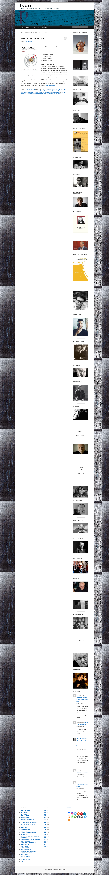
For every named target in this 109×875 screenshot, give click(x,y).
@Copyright (44, 27)
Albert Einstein (49, 89)
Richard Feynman (30, 93)
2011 (45, 836)
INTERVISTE (24, 831)
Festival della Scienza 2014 (34, 38)
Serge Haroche (38, 93)
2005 (45, 846)
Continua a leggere (50, 85)
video (22, 861)
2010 (45, 837)
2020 (45, 821)
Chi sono (28, 27)
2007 (45, 843)
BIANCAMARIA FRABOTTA (27, 819)
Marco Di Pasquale (81, 738)
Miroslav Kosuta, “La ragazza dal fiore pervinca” (81, 743)
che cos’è (61, 89)
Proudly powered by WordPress (58, 869)
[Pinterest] (81, 813)
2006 (45, 844)
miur (59, 92)
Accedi (69, 807)
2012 (45, 834)
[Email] (75, 816)
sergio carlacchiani (81, 782)
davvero (28, 90)
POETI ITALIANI (24, 854)
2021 (45, 819)
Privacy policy (36, 27)
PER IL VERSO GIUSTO (26, 849)
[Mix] (69, 816)
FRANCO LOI (24, 827)
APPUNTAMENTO (31, 89)
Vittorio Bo (49, 93)
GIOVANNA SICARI (25, 829)
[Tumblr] (78, 816)
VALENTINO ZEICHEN (26, 859)
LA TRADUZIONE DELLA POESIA (29, 832)
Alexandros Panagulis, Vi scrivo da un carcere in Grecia (82, 699)
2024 (45, 814)
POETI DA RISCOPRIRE (26, 853)
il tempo (53, 90)
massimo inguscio (34, 92)
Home (22, 27)
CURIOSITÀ (23, 826)
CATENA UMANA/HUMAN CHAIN (28, 822)
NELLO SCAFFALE (25, 841)
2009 (45, 839)
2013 (45, 832)
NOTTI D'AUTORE (25, 844)
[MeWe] (84, 813)
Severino (44, 93)
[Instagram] (72, 813)
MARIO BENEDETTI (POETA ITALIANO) (30, 839)
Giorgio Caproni (47, 90)
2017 (45, 826)
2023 (45, 816)
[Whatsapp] (72, 816)
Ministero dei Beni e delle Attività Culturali (48, 92)
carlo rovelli (55, 89)
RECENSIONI (24, 858)
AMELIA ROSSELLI (25, 811)
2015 (45, 829)
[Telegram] (85, 816)
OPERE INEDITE (25, 848)
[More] (69, 820)
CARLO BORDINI (25, 821)
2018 (45, 824)
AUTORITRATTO (25, 817)
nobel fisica (63, 92)
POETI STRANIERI (25, 856)
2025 (45, 812)
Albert (44, 89)
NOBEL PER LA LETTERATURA (28, 843)
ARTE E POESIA (25, 816)
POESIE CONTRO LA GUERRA (28, 851)
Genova (42, 90)
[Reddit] (78, 813)
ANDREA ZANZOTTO (26, 812)
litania (28, 92)
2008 (45, 841)
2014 (45, 831)
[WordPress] (81, 816)
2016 (45, 827)
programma (23, 93)
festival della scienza (35, 90)
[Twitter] (75, 813)
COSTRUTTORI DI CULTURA (28, 824)
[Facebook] (69, 813)
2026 (45, 811)
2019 (45, 822)
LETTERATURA (24, 834)
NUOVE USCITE (24, 846)
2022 (45, 817)
